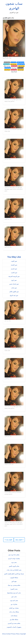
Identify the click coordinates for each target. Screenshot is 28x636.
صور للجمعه (14, 265)
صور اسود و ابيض (21, 64)
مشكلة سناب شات (14, 612)
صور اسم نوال (13, 69)
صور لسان (14, 288)
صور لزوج (14, 280)
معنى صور (14, 596)
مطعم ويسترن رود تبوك (14, 585)
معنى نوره (14, 562)
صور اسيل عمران (20, 62)
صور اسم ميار (7, 69)
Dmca (4, 634)
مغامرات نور (14, 604)
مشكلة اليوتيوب (14, 577)
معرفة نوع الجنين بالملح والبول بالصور (14, 574)
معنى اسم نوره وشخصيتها (14, 593)
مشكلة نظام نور (14, 619)
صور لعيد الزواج (14, 295)
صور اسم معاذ (20, 67)
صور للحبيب (14, 272)
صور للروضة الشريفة (14, 276)
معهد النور (14, 581)
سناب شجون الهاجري (14, 6)
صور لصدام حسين (14, 284)
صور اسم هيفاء (21, 66)
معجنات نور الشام (14, 608)
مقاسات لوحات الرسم (14, 558)
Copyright (23, 634)
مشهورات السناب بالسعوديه (14, 627)
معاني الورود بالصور (14, 566)
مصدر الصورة (14, 589)
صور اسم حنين (7, 62)
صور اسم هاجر (6, 64)
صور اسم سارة (14, 66)
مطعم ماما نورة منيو (14, 554)
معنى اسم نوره (14, 600)
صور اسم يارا (14, 67)
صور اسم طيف (20, 69)
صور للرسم (14, 268)
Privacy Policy (15, 634)
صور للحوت (14, 261)
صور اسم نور (13, 62)
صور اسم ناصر (7, 67)
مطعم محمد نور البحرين (14, 623)
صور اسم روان (14, 71)
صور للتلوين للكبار (14, 291)
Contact (8, 634)
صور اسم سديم (13, 64)
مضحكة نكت (14, 615)
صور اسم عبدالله (7, 66)
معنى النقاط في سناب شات (14, 570)
